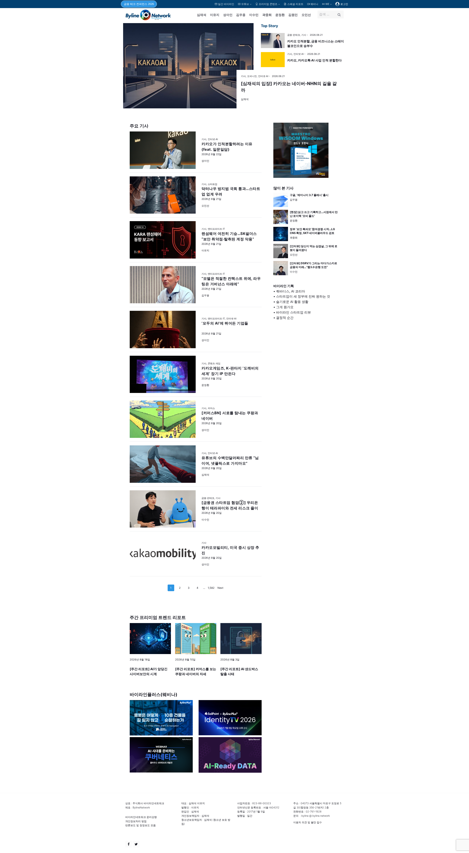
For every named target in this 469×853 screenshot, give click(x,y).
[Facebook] (128, 844)
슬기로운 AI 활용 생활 (292, 302)
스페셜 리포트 (295, 4)
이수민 (253, 15)
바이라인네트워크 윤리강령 (141, 817)
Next (220, 587)
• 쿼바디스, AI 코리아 (289, 291)
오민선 (306, 15)
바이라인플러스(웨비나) (153, 694)
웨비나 (314, 4)
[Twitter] (136, 844)
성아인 (227, 15)
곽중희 (267, 15)
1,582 (211, 587)
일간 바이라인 (226, 4)
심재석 (201, 15)
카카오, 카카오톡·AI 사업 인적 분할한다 (314, 60)
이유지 (214, 15)
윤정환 (280, 15)
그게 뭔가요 (284, 307)
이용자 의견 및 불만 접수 (307, 822)
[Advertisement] (306, 363)
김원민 (293, 15)
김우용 (240, 15)
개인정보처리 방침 (136, 821)
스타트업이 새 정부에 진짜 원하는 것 (303, 296)
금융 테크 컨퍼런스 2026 (139, 4)
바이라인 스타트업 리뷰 (293, 312)
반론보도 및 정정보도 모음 (140, 825)
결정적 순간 (284, 318)
